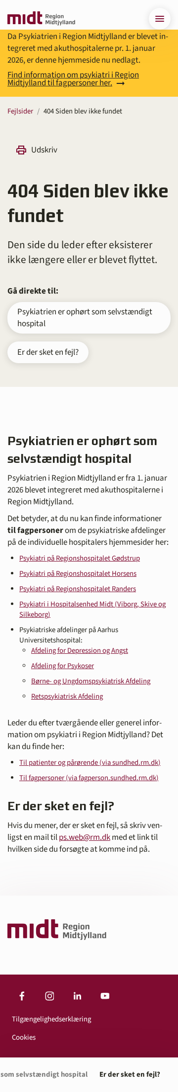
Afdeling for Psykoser (62, 666)
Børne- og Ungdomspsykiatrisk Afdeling (90, 681)
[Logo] (41, 19)
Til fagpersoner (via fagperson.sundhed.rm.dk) (89, 778)
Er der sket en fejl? (48, 352)
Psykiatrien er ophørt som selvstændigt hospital (84, 318)
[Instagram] (49, 996)
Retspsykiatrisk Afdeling (67, 696)
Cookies (24, 1037)
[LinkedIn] (77, 996)
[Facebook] (22, 996)
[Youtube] (105, 996)
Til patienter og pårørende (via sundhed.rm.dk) (90, 762)
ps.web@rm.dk (84, 837)
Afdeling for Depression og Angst (79, 650)
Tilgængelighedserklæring (51, 1019)
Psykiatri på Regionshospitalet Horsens (77, 573)
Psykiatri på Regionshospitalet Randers (77, 589)
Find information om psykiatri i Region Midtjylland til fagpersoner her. (73, 79)
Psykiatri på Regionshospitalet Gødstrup (79, 558)
